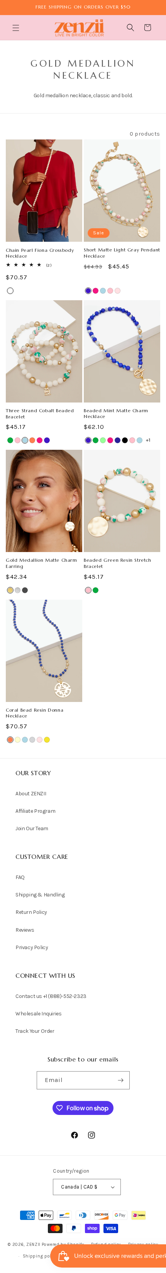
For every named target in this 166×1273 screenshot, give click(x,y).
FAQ (20, 877)
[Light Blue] (103, 291)
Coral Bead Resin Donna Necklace (34, 713)
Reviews (24, 930)
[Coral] (32, 440)
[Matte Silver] (17, 590)
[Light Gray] (32, 740)
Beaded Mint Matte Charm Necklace (116, 414)
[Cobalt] (88, 291)
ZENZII (33, 1244)
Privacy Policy (31, 947)
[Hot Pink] (95, 291)
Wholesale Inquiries (38, 1013)
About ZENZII (30, 793)
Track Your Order (34, 1031)
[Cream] (17, 740)
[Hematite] (25, 590)
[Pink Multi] (110, 291)
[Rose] (117, 291)
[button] (16, 27)
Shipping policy (40, 1256)
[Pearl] (10, 291)
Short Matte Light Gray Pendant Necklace (122, 253)
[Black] (125, 440)
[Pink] (17, 440)
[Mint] (103, 440)
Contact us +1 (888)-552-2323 (50, 996)
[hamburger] (16, 29)
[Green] (10, 440)
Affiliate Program (35, 811)
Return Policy (31, 912)
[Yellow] (47, 740)
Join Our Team (31, 828)
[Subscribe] (120, 1080)
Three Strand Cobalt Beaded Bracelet (40, 414)
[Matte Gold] (10, 590)
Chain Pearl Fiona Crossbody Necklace (40, 253)
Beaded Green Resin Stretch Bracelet (117, 563)
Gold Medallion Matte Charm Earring (41, 563)
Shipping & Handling (39, 894)
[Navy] (117, 440)
